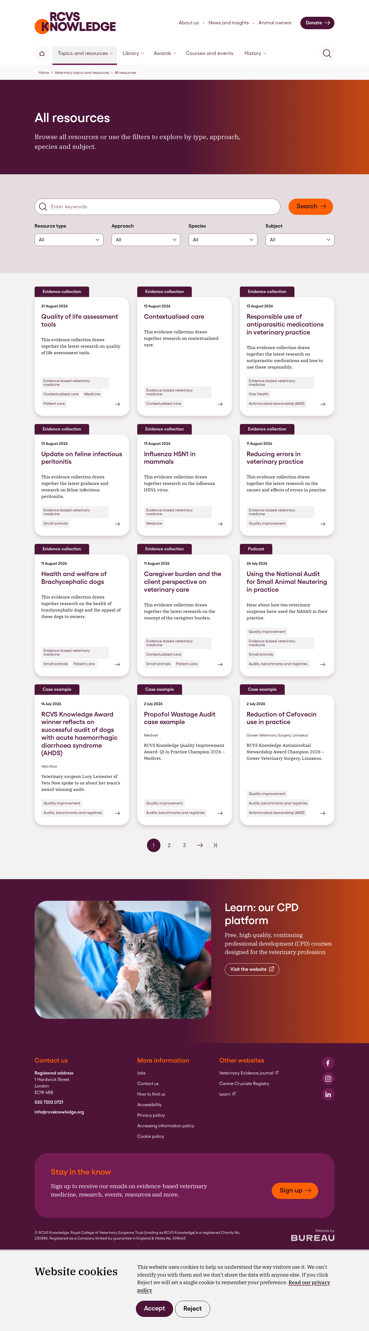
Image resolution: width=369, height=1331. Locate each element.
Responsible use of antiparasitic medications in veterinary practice (285, 324)
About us (189, 22)
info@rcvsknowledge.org (59, 1112)
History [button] (252, 53)
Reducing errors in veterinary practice (275, 458)
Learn (227, 1094)
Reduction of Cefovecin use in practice (282, 718)
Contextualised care (174, 316)
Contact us (148, 1084)
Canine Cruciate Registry (244, 1084)
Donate (314, 22)
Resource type (50, 226)
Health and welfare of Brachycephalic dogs (73, 578)
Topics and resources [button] (83, 53)
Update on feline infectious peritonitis (81, 458)
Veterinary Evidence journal (249, 1073)
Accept (154, 1308)
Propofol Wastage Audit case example (179, 718)
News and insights (229, 22)
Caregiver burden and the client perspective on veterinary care (182, 581)
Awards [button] (162, 53)
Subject (274, 226)
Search (307, 206)
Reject (192, 1308)
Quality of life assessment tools (79, 320)
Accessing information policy (165, 1126)
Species (197, 226)
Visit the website (248, 969)
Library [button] (131, 53)
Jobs (141, 1073)
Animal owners (275, 22)
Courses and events (209, 53)
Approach (123, 226)
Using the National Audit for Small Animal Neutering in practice (287, 581)
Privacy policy (151, 1115)
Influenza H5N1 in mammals (170, 458)
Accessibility (149, 1105)
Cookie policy (150, 1136)
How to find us (151, 1094)
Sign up (291, 1190)
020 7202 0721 (49, 1102)
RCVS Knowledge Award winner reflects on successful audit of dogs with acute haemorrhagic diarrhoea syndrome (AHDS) (79, 733)
